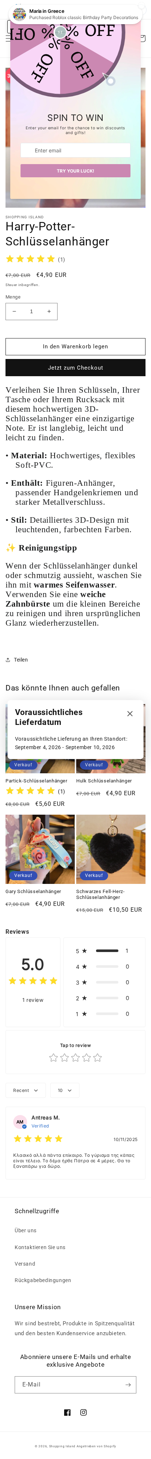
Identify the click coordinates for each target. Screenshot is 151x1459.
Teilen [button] (21, 660)
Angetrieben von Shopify (96, 1446)
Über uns (26, 1230)
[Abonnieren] (128, 1384)
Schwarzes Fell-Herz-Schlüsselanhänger (100, 894)
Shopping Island (62, 1446)
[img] (30, 260)
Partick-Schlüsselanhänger (36, 781)
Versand (25, 1264)
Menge (13, 297)
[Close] (130, 714)
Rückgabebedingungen (43, 1280)
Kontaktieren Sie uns (40, 1247)
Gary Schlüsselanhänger (33, 891)
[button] (104, 951)
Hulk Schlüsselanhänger (104, 781)
